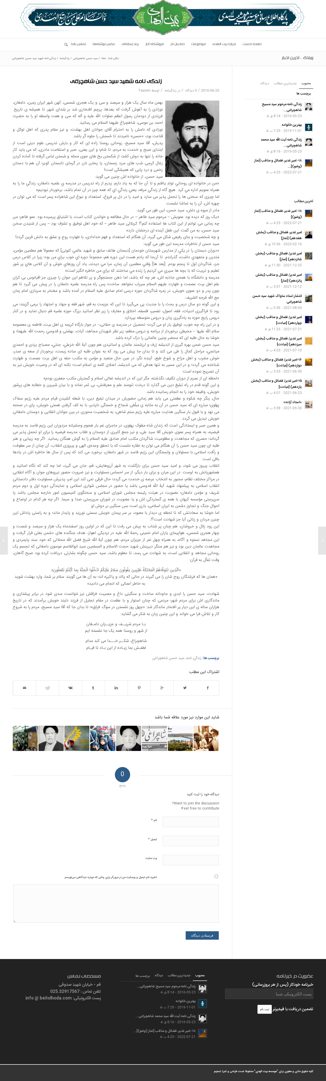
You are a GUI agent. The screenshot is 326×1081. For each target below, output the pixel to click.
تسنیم (217, 1071)
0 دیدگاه (190, 90)
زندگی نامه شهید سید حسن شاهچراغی (116, 82)
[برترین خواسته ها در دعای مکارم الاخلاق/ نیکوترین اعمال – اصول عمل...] (322, 541)
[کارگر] (76, 738)
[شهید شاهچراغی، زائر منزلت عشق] (154, 738)
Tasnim (144, 90)
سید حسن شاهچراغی (85, 59)
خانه (103, 59)
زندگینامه (65, 59)
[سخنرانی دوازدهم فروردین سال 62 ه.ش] (206, 738)
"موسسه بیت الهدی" (266, 1071)
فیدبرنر (278, 1009)
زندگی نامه (193, 658)
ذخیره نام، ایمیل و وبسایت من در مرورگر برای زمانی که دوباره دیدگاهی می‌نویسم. (110, 877)
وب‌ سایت (151, 858)
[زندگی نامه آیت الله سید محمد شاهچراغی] (128, 738)
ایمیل (152, 839)
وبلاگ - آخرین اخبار (297, 59)
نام (154, 820)
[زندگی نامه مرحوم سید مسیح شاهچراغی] (50, 738)
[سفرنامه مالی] (180, 738)
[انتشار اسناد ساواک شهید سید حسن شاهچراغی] (25, 738)
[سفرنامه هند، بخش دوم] (102, 738)
